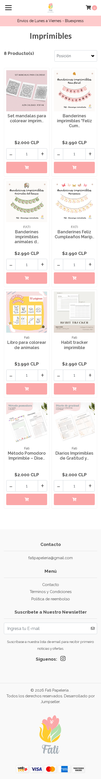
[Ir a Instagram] (63, 660)
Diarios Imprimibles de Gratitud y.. (74, 456)
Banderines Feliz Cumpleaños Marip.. (74, 234)
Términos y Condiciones (50, 591)
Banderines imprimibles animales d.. (27, 236)
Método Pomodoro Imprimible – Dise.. (27, 456)
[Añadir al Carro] (26, 167)
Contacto (50, 584)
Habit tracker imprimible (74, 345)
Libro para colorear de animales (26, 345)
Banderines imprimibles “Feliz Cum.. (74, 120)
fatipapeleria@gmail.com (50, 558)
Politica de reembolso (50, 599)
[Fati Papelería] (50, 8)
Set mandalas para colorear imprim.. (27, 118)
